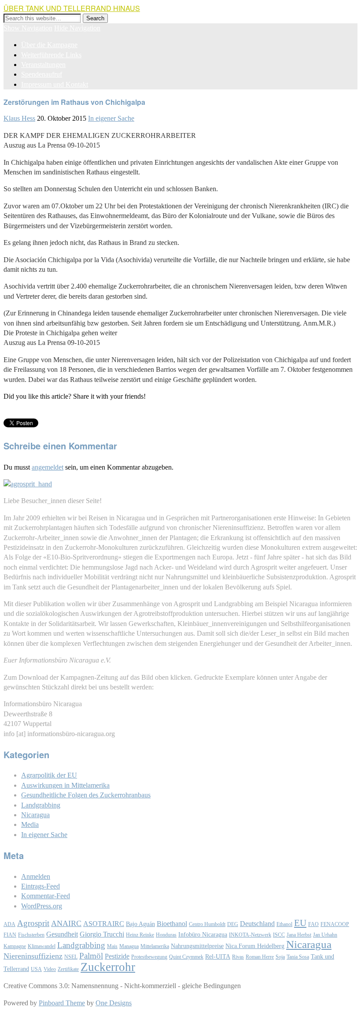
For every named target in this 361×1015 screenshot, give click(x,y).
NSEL (70, 957)
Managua (129, 946)
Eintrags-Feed (40, 886)
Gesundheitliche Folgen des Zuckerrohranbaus (86, 795)
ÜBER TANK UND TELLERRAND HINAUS (72, 8)
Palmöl (91, 955)
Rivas (238, 957)
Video (50, 969)
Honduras (166, 935)
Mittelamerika (154, 946)
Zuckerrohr (108, 967)
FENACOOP (334, 924)
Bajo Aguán (140, 924)
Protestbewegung (149, 957)
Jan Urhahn (325, 935)
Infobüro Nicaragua (202, 934)
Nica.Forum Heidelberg (254, 946)
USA (36, 969)
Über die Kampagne (49, 44)
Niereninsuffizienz (33, 956)
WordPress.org (41, 906)
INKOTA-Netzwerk (250, 935)
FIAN (10, 935)
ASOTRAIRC (103, 923)
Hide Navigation (77, 28)
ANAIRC (66, 923)
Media (30, 824)
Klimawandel (41, 946)
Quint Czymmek (186, 957)
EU (300, 923)
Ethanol (284, 924)
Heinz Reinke (140, 935)
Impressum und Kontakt (54, 84)
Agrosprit (33, 923)
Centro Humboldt (207, 924)
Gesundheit (62, 934)
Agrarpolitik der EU (49, 775)
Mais (112, 946)
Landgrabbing (40, 805)
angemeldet (47, 467)
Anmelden (35, 876)
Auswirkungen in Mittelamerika (65, 785)
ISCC (279, 935)
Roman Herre (260, 957)
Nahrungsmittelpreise (197, 946)
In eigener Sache (111, 118)
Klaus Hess (19, 118)
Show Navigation (28, 28)
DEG (232, 924)
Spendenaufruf (41, 74)
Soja (280, 957)
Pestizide (117, 956)
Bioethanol (172, 923)
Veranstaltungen (43, 64)
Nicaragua (35, 815)
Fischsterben (31, 935)
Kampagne (15, 946)
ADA (9, 924)
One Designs (114, 1003)
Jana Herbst (299, 935)
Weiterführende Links (51, 55)
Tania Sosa (298, 957)
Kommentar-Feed (45, 896)
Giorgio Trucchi (102, 934)
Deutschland (257, 923)
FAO (313, 924)
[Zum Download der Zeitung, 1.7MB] (28, 484)
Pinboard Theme (62, 1003)
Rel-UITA (217, 956)
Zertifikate (68, 969)
